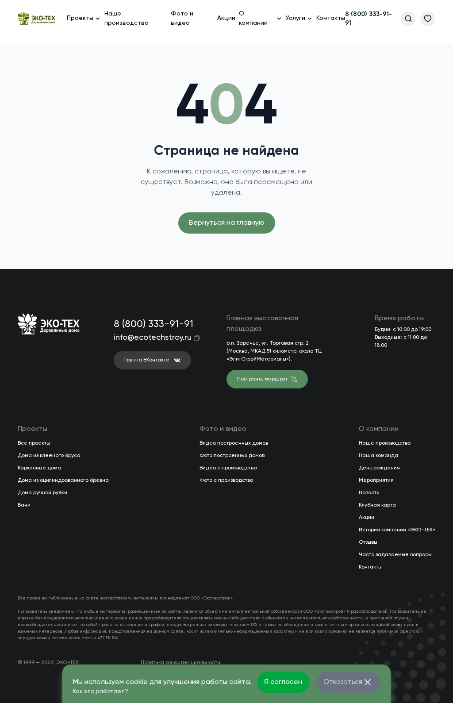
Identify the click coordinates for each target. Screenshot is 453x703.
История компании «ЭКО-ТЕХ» (397, 530)
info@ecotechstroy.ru (147, 338)
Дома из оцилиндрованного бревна (63, 480)
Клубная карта (377, 505)
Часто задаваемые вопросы (395, 554)
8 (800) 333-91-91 (368, 18)
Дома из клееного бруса (49, 455)
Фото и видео (182, 18)
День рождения (379, 468)
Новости (369, 493)
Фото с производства (226, 480)
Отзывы (368, 542)
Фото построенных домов (232, 455)
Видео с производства (228, 468)
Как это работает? (100, 692)
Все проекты (34, 443)
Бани (24, 505)
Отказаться (342, 682)
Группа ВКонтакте (146, 360)
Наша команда (378, 455)
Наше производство (126, 18)
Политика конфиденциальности (180, 662)
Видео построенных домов (234, 443)
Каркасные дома (39, 468)
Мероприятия (376, 480)
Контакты (330, 18)
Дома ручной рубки (42, 493)
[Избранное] (427, 18)
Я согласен (283, 682)
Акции (226, 18)
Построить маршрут (262, 379)
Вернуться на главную (227, 223)
